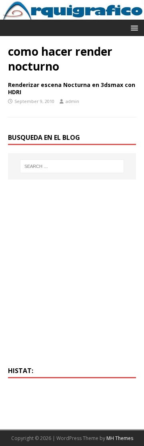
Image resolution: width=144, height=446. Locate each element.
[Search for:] (72, 166)
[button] (133, 27)
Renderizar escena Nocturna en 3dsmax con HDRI (71, 88)
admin (72, 101)
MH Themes (119, 438)
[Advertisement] (72, 278)
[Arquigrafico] (72, 15)
